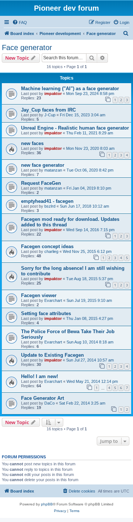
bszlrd (49, 206)
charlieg (51, 251)
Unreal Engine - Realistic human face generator (75, 128)
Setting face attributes (46, 313)
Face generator (27, 47)
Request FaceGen (41, 183)
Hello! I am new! (39, 376)
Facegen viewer (39, 295)
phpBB (47, 504)
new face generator (42, 165)
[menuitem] (19, 22)
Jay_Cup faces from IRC (48, 110)
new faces (32, 143)
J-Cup (49, 115)
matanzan (53, 170)
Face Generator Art (42, 398)
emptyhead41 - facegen (47, 201)
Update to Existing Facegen (52, 355)
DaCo (49, 403)
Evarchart (53, 300)
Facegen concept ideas (47, 246)
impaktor (53, 93)
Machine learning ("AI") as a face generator (70, 88)
